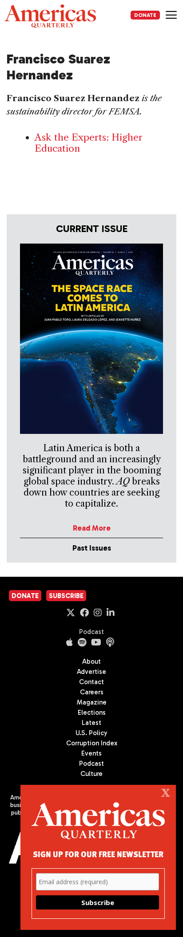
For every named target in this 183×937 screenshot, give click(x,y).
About (91, 661)
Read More (92, 528)
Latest (91, 723)
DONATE (145, 15)
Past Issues (91, 547)
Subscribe (66, 596)
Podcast (91, 632)
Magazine (92, 702)
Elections (92, 713)
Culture (91, 774)
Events (91, 753)
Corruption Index (91, 743)
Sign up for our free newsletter (98, 853)
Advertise (91, 672)
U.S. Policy (91, 733)
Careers (91, 692)
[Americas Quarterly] (50, 16)
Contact (91, 682)
